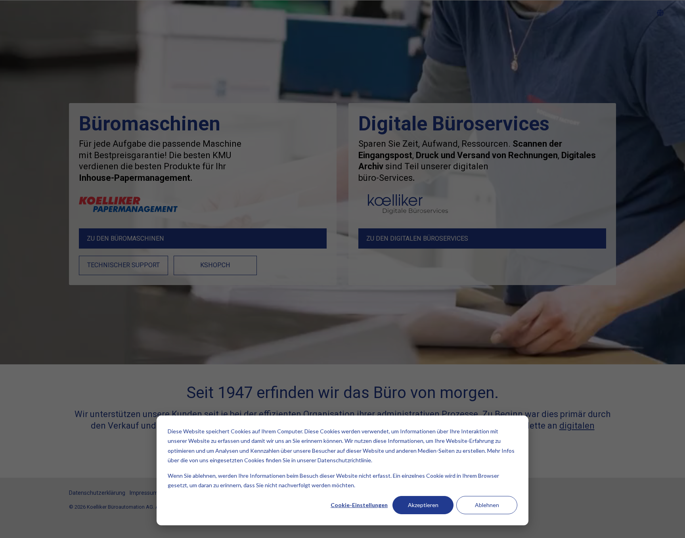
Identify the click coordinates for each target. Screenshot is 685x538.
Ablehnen (487, 505)
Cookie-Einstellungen (359, 505)
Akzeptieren (423, 505)
